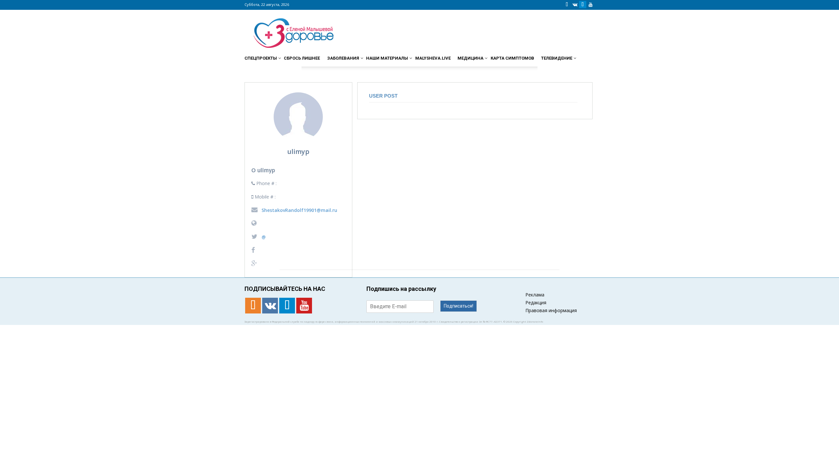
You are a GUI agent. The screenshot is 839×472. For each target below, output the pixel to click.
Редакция (535, 302)
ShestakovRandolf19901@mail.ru (298, 210)
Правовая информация (551, 310)
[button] (587, 55)
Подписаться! (458, 306)
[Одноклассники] (567, 4)
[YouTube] (590, 4)
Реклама (534, 295)
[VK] (574, 4)
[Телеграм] (582, 4)
